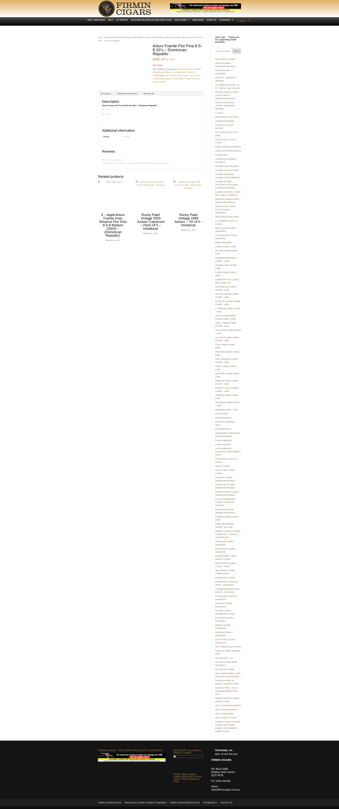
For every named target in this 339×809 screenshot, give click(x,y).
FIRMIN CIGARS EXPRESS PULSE (185, 803)
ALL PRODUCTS (122, 20)
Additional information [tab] (127, 94)
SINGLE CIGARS (181, 20)
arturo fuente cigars (186, 75)
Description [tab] (106, 94)
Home (100, 38)
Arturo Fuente (171, 75)
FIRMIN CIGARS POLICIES (109, 803)
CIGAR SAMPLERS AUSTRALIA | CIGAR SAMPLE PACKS (151, 20)
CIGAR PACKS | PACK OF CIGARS (166, 38)
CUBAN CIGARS (198, 20)
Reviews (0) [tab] (149, 94)
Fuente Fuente (159, 82)
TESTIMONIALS (225, 20)
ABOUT (110, 20)
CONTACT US (211, 20)
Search (237, 51)
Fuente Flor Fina (192, 79)
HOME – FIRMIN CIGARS (96, 20)
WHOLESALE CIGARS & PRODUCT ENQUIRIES (145, 803)
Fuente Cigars (178, 79)
